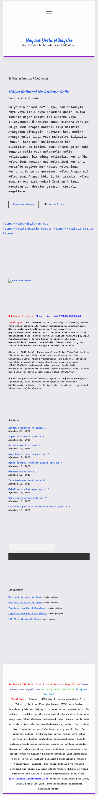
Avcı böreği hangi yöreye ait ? (28, 454)
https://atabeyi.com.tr (74, 229)
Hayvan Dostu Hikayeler (49, 40)
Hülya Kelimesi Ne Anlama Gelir (38, 91)
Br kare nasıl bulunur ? (24, 445)
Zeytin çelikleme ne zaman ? (26, 428)
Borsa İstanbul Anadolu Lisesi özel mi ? (35, 463)
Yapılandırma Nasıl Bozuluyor (27, 608)
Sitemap (9, 233)
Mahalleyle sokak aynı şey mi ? (28, 489)
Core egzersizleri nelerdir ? (27, 498)
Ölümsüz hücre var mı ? (23, 472)
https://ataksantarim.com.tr (27, 229)
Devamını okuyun (26, 205)
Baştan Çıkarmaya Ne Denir (25, 597)
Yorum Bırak (56, 204)
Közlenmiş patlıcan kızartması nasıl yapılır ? (39, 507)
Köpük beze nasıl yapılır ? (26, 436)
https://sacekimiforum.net (25, 223)
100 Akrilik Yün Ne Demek (24, 619)
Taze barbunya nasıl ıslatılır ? (29, 480)
